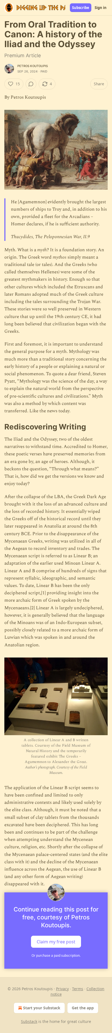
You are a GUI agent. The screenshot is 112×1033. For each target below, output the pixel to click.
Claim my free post (56, 941)
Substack (29, 1021)
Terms (77, 988)
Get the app (83, 1007)
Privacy (62, 988)
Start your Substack (41, 1007)
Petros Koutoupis (32, 66)
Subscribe (80, 7)
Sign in (101, 7)
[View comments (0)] (31, 83)
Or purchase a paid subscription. (56, 955)
